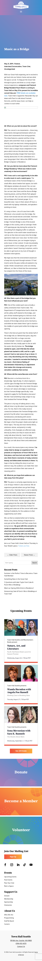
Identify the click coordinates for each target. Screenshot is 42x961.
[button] (21, 11)
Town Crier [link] (26, 66)
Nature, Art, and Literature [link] (16, 647)
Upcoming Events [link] (10, 877)
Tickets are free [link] (23, 546)
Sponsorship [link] (8, 902)
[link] (21, 5)
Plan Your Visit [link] (9, 883)
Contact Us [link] (21, 946)
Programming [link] (9, 918)
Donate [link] (6, 896)
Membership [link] (8, 899)
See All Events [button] (21, 751)
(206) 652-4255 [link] (21, 943)
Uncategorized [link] (9, 69)
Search (34, 563)
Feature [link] (17, 64)
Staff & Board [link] (9, 921)
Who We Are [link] (8, 915)
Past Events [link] (8, 880)
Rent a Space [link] (9, 886)
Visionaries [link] (8, 905)
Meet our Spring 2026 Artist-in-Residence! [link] (19, 588)
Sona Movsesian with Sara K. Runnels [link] (18, 732)
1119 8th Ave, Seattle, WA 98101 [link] (21, 941)
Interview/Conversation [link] (13, 66)
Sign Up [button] (13, 857)
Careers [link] (7, 924)
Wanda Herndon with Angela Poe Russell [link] (19, 691)
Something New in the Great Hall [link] (16, 579)
